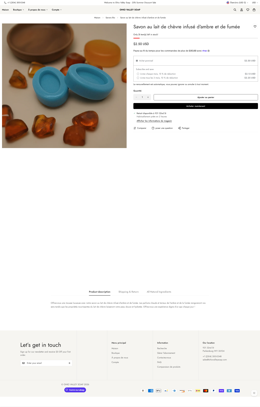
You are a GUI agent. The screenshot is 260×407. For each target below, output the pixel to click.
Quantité (137, 90)
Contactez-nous (164, 357)
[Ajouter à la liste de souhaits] (255, 26)
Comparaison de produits (168, 366)
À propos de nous (36, 9)
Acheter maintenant (195, 106)
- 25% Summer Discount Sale (143, 2)
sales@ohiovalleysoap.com (215, 359)
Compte (55, 9)
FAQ (159, 362)
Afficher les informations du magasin (154, 120)
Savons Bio (110, 17)
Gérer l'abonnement (166, 353)
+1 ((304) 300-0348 (212, 356)
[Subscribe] (69, 363)
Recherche (162, 348)
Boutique (17, 9)
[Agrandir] (124, 29)
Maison (97, 17)
